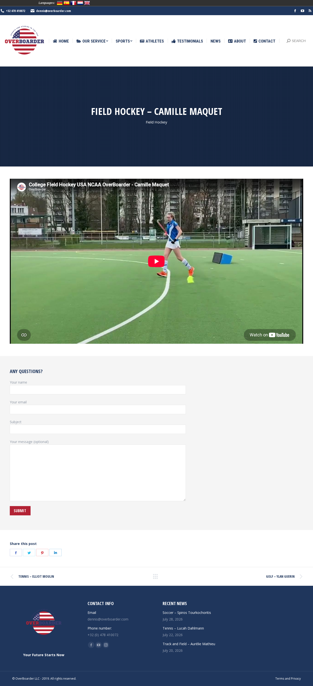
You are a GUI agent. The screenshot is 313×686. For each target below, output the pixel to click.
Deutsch (60, 3)
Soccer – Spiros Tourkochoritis (187, 612)
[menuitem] (61, 41)
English (87, 3)
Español (66, 3)
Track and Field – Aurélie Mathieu (189, 644)
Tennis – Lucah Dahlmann (183, 628)
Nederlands (80, 3)
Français (73, 3)
